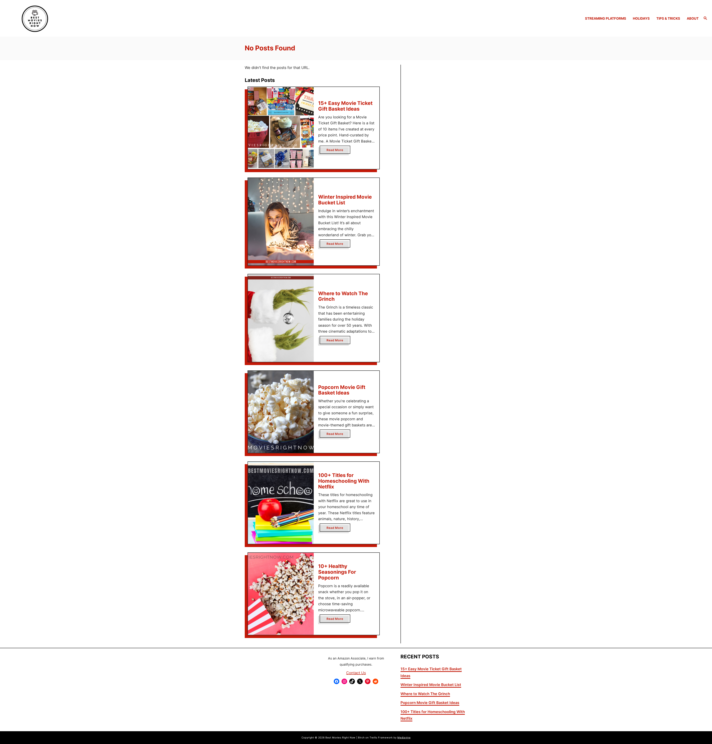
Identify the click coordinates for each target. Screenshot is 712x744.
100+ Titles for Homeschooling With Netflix (343, 481)
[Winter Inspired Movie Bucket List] (281, 221)
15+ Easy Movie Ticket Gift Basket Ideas (345, 106)
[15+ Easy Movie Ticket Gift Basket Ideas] (281, 128)
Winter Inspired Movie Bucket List (345, 200)
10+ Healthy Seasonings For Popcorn (337, 572)
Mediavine (404, 737)
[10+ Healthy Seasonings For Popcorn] (281, 594)
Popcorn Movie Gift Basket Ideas (341, 390)
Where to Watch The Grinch (343, 296)
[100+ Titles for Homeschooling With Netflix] (281, 503)
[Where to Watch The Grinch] (281, 318)
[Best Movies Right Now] (94, 18)
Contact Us (356, 673)
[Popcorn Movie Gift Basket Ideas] (281, 412)
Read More (336, 151)
